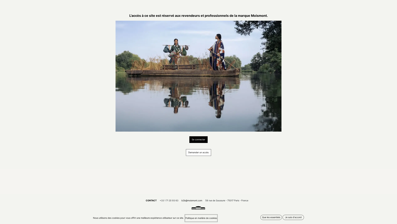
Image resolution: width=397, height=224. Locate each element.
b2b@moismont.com (191, 200)
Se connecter (198, 139)
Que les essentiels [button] (271, 217)
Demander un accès (198, 152)
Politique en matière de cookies (201, 218)
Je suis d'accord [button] (293, 217)
